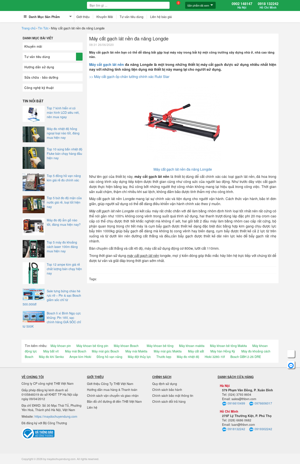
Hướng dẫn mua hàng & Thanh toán (112, 389)
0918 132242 (268, 5)
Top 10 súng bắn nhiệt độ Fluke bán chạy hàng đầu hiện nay (64, 153)
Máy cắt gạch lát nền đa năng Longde (183, 169)
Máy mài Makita (136, 351)
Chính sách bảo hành (167, 389)
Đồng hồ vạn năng (109, 356)
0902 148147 (242, 5)
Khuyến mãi (33, 46)
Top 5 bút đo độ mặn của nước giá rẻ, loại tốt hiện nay (64, 202)
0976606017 (263, 403)
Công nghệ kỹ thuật (39, 87)
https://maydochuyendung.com (55, 416)
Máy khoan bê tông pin (92, 345)
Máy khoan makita (191, 345)
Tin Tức (43, 28)
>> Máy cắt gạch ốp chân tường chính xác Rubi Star (129, 76)
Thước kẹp (163, 356)
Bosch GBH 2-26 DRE (245, 356)
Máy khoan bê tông (160, 345)
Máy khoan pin (61, 345)
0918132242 (236, 429)
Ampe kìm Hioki (80, 356)
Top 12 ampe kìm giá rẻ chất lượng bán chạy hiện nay (64, 268)
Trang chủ (29, 28)
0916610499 (236, 403)
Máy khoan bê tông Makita (228, 345)
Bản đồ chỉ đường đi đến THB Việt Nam (114, 401)
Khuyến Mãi (104, 16)
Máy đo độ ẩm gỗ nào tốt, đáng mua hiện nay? (64, 222)
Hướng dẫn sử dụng (39, 67)
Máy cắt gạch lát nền (106, 64)
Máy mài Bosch (75, 351)
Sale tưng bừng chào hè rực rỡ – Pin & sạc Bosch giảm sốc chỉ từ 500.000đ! (52, 297)
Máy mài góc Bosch (105, 351)
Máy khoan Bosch (126, 345)
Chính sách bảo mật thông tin (172, 395)
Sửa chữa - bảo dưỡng (41, 77)
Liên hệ (92, 407)
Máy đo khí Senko (51, 356)
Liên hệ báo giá (161, 16)
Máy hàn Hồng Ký (222, 351)
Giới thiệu (83, 16)
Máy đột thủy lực (139, 356)
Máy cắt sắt (196, 351)
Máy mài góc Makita (168, 351)
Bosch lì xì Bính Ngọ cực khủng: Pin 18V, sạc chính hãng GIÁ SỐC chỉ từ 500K (52, 320)
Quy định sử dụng (164, 383)
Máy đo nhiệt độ (188, 356)
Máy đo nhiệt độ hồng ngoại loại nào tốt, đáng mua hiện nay (63, 133)
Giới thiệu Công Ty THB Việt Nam (110, 383)
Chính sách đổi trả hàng (169, 401)
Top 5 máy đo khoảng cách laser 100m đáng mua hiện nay (62, 246)
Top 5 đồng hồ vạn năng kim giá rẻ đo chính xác (64, 177)
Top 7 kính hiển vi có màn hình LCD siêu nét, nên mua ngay (63, 112)
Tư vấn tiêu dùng (131, 16)
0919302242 (263, 429)
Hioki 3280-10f (215, 356)
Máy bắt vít (51, 351)
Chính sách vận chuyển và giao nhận (113, 395)
